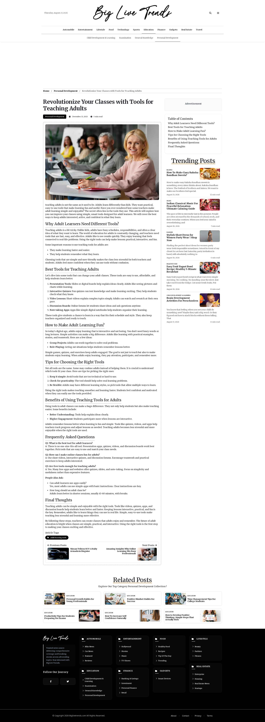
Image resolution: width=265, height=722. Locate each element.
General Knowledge (144, 38)
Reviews (88, 660)
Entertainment (85, 29)
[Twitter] (68, 681)
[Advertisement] (132, 65)
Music (124, 656)
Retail (123, 693)
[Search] (210, 13)
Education (149, 29)
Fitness (198, 656)
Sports (136, 29)
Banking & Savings (129, 678)
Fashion (198, 651)
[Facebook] (51, 681)
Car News (89, 651)
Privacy (198, 715)
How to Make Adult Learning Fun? (187, 131)
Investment (126, 683)
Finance (161, 29)
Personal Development (167, 38)
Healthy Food (164, 646)
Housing (198, 679)
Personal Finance (129, 688)
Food (111, 29)
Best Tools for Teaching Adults (185, 127)
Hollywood (126, 646)
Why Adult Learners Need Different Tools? (191, 123)
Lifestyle (100, 29)
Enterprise (199, 674)
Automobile (68, 29)
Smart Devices (164, 678)
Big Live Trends (132, 13)
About (173, 715)
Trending (162, 660)
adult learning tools (58, 538)
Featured (88, 656)
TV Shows (125, 660)
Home (46, 91)
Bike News (89, 646)
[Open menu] (218, 13)
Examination (125, 38)
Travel (199, 29)
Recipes (161, 651)
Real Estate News (202, 683)
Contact (185, 715)
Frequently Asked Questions (183, 142)
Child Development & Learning (101, 38)
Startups (198, 688)
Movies (124, 651)
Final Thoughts (176, 146)
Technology (123, 29)
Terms (210, 715)
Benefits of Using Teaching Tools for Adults (192, 138)
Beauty (198, 646)
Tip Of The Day (164, 656)
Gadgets (173, 29)
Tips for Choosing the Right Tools (187, 134)
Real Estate (186, 29)
